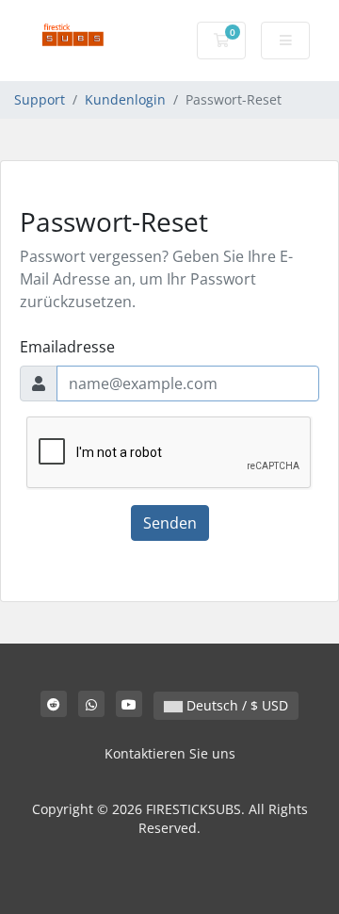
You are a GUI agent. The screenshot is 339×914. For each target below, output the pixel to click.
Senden (170, 523)
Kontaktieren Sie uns (170, 753)
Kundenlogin (125, 99)
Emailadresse (67, 346)
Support (39, 99)
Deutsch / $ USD (235, 705)
